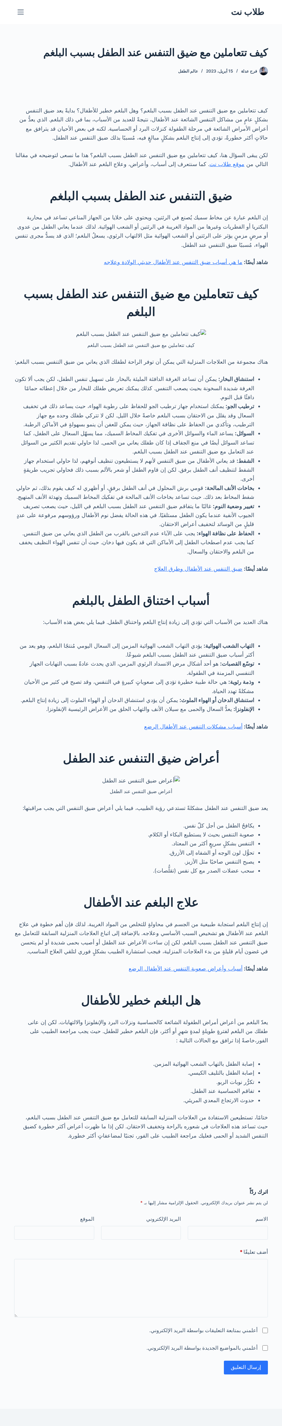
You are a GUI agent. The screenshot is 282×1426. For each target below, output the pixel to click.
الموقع (87, 1219)
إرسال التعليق (246, 1367)
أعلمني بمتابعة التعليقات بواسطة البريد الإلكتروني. (203, 1330)
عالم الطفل (188, 71)
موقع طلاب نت (227, 164)
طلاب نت (247, 12)
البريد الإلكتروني (163, 1219)
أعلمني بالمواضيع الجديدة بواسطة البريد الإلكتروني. (202, 1348)
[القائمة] (21, 12)
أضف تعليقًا (254, 1252)
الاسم (262, 1219)
